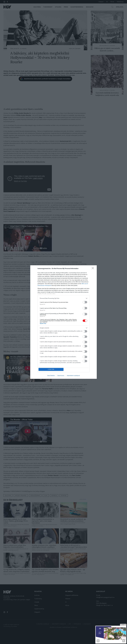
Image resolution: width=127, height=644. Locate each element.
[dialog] (63, 322)
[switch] (85, 302)
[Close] (93, 268)
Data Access (60, 375)
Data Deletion (51, 375)
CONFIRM (51, 369)
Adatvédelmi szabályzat (73, 375)
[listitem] (63, 298)
